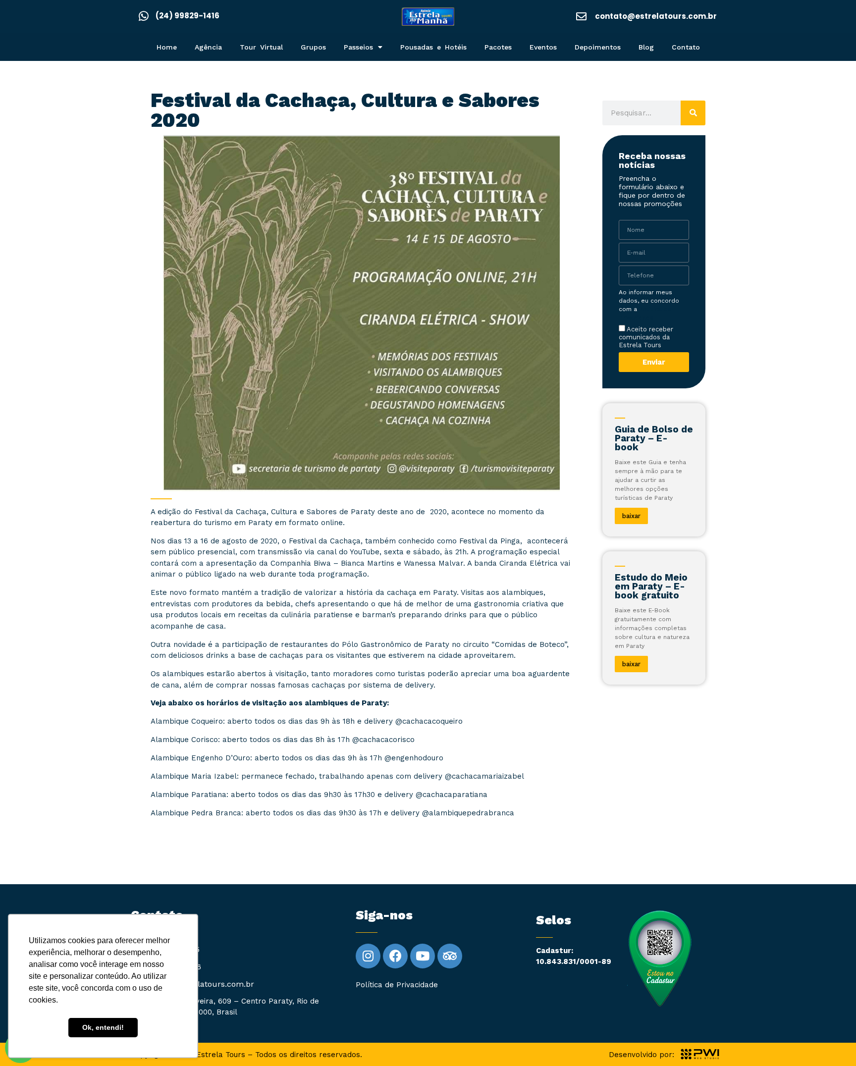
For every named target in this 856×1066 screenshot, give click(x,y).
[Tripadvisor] (449, 956)
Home (167, 47)
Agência (208, 47)
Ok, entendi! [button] (103, 1027)
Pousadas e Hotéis (433, 47)
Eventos (543, 47)
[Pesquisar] (693, 113)
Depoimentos (598, 47)
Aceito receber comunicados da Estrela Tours (646, 337)
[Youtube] (422, 956)
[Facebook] (395, 956)
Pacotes (498, 47)
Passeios (358, 47)
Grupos (313, 47)
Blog (646, 47)
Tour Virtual (261, 47)
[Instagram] (368, 956)
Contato (686, 47)
